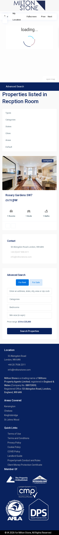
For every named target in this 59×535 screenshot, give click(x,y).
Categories (10, 120)
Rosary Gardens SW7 (19, 195)
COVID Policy (14, 451)
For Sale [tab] (36, 282)
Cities (8, 133)
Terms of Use (14, 433)
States (8, 126)
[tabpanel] (29, 311)
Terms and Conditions (18, 438)
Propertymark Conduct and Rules (24, 460)
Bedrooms (14, 307)
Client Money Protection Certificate (25, 465)
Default (9, 147)
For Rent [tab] (22, 282)
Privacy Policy (14, 442)
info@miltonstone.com (21, 257)
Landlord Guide (15, 456)
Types (8, 113)
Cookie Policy (14, 447)
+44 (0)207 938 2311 (20, 252)
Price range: (12, 321)
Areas (8, 140)
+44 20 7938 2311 (17, 364)
